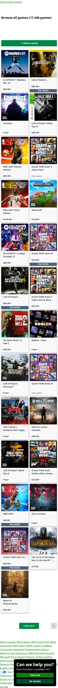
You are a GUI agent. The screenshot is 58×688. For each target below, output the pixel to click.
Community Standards (12, 649)
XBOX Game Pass (40, 642)
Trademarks (6, 682)
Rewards (4, 664)
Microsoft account (44, 653)
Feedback (47, 645)
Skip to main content (11, 1)
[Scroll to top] (54, 626)
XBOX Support (33, 645)
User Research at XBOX (22, 653)
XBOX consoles (8, 642)
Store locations (8, 660)
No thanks (35, 681)
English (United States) (12, 668)
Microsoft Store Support (13, 656)
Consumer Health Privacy (13, 675)
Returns (30, 656)
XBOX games (23, 642)
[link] (14, 71)
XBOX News (19, 645)
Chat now (35, 675)
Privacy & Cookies (9, 679)
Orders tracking (43, 656)
